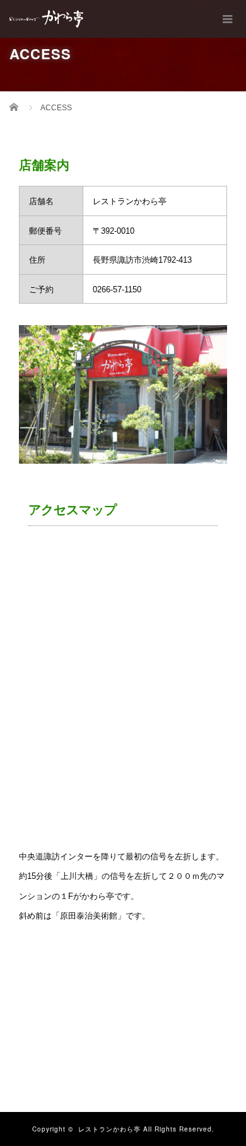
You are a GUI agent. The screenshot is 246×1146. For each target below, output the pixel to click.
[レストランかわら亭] (46, 19)
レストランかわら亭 (109, 1129)
